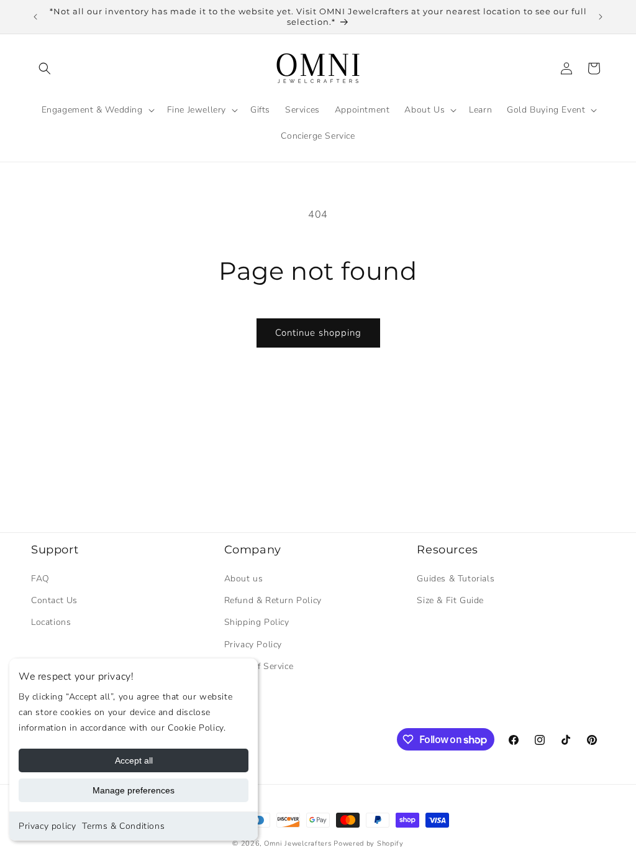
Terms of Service (259, 666)
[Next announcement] (600, 17)
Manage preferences (134, 790)
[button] (44, 68)
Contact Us (54, 600)
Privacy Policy (253, 644)
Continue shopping (318, 332)
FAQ (40, 578)
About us (243, 578)
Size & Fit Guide (450, 600)
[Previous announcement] (35, 17)
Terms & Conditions (123, 826)
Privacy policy (47, 826)
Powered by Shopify (369, 843)
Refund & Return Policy (273, 600)
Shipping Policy (256, 622)
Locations (51, 622)
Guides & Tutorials (455, 578)
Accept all (134, 760)
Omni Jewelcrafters (298, 843)
